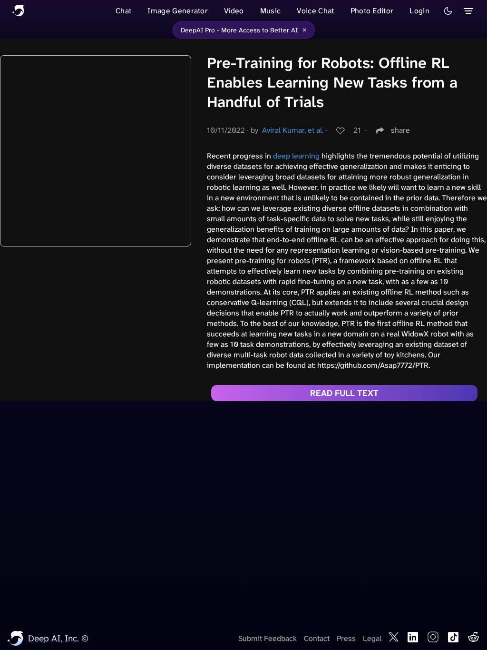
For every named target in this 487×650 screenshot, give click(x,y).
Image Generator (177, 11)
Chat (123, 11)
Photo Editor (372, 11)
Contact (317, 638)
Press (346, 638)
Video (234, 11)
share (400, 130)
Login (419, 11)
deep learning (296, 156)
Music (270, 11)
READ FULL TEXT (344, 393)
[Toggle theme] (448, 11)
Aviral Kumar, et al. (292, 130)
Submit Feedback (267, 638)
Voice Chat (315, 11)
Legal (372, 638)
